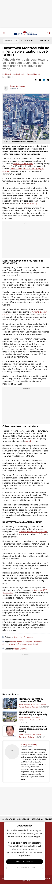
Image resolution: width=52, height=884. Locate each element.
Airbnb (28, 441)
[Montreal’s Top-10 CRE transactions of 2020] (9, 703)
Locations (28, 40)
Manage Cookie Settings (24, 868)
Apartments (27, 644)
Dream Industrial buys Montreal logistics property (33, 713)
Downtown (27, 641)
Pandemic (37, 641)
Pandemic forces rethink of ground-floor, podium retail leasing (33, 729)
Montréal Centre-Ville (23, 163)
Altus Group (31, 203)
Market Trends (18, 74)
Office (18, 644)
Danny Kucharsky (17, 86)
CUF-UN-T (8, 592)
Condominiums (8, 644)
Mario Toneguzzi (25, 734)
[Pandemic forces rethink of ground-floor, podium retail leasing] (9, 731)
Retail (35, 644)
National (31, 737)
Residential (6, 74)
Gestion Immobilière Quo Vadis (33, 531)
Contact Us (26, 881)
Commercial (28, 637)
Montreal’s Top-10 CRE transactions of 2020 (31, 700)
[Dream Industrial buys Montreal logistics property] (9, 716)
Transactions (23, 720)
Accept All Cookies (24, 862)
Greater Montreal (33, 74)
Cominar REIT (40, 590)
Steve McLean (24, 704)
